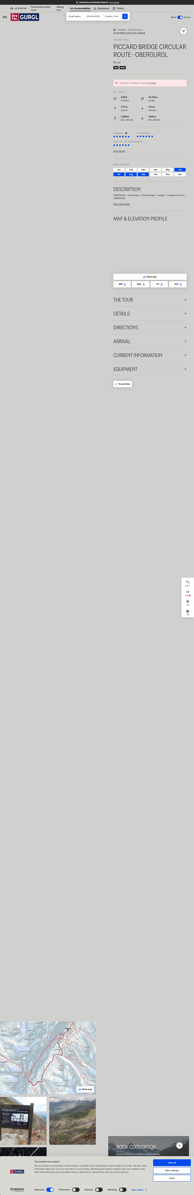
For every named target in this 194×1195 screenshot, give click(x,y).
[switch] (76, 1190)
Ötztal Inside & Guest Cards (41, 8)
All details (152, 83)
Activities (122, 30)
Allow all (172, 1163)
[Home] (114, 29)
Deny (172, 1178)
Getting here (60, 8)
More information (121, 204)
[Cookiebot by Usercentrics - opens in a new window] (17, 1190)
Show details (137, 1190)
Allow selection (172, 1170)
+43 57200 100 (20, 8)
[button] (150, 299)
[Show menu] (5, 17)
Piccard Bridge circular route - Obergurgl (129, 32)
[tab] (80, 8)
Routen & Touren (135, 30)
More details (114, 2)
